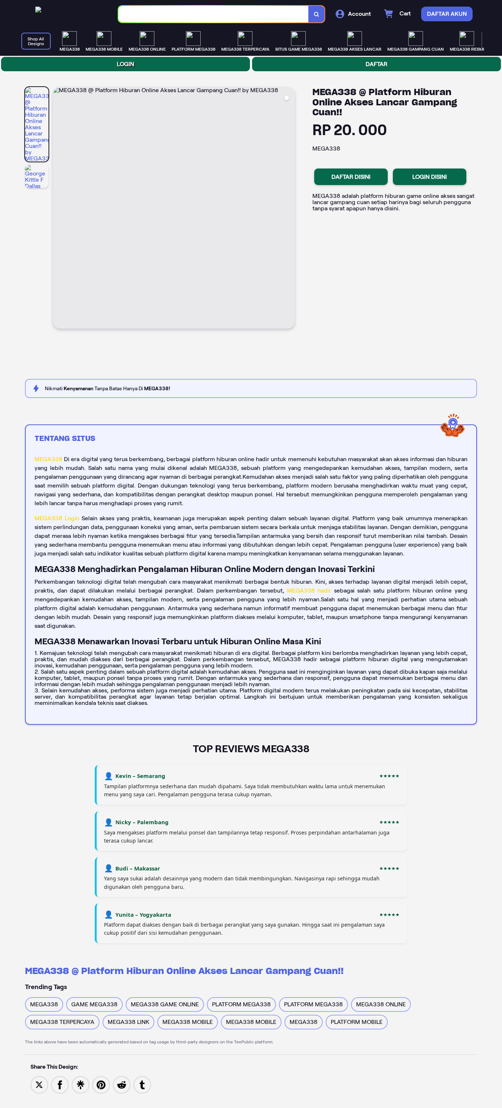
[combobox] (213, 14)
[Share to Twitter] (39, 1084)
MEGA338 (48, 459)
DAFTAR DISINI (350, 177)
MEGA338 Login (57, 518)
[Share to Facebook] (60, 1084)
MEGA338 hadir (310, 590)
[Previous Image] (59, 209)
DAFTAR (376, 64)
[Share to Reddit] (121, 1084)
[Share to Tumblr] (142, 1084)
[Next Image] (289, 209)
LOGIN (125, 64)
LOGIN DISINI (429, 177)
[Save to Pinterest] (101, 1084)
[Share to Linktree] (80, 1084)
